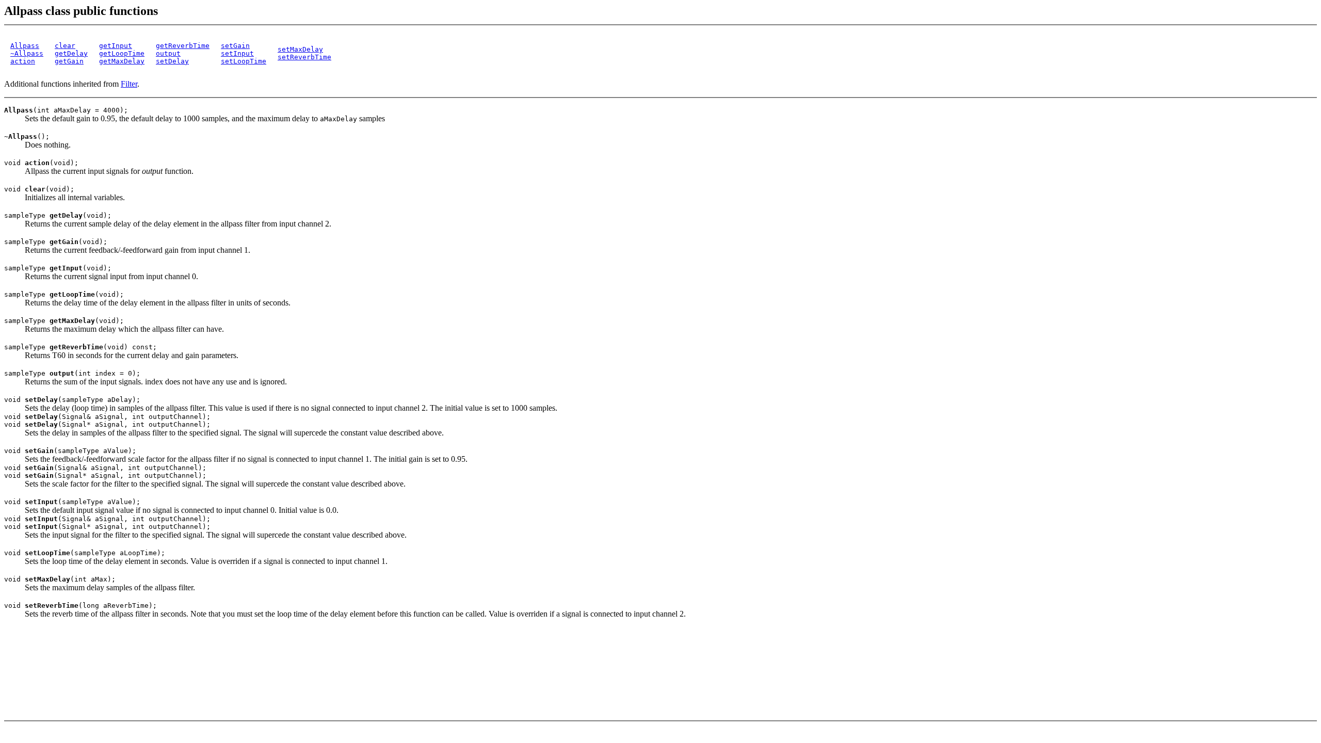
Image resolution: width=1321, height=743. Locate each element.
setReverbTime (304, 57)
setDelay (172, 61)
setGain (235, 46)
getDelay (71, 53)
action (22, 61)
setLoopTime (243, 61)
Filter (129, 83)
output (168, 53)
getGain (69, 61)
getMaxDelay (121, 61)
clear (65, 46)
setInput (237, 53)
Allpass (24, 46)
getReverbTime (183, 46)
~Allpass (26, 53)
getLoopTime (121, 53)
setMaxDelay (300, 49)
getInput (115, 46)
